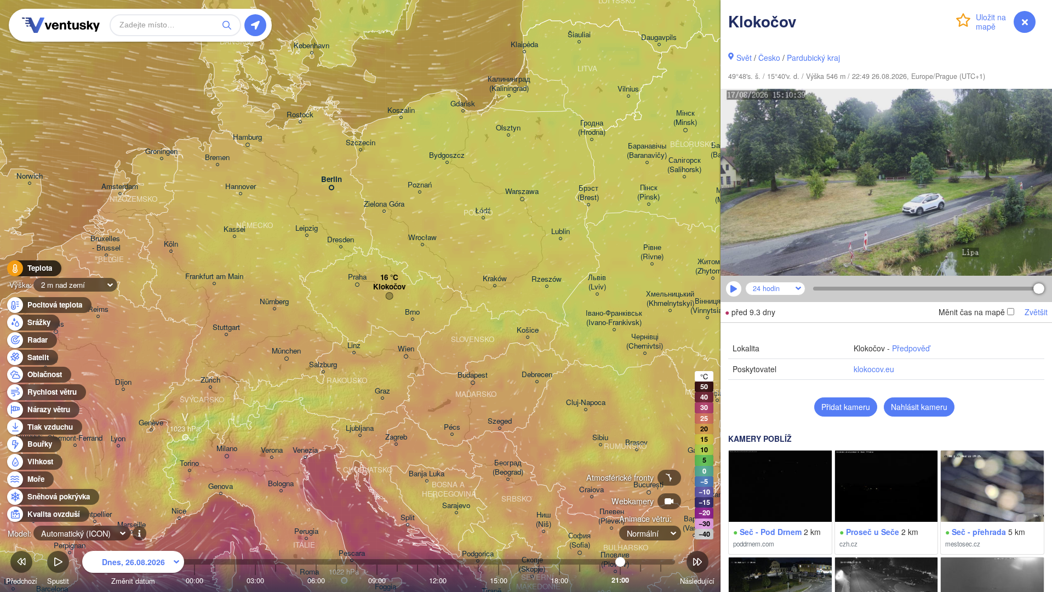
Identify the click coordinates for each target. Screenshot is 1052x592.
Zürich (210, 380)
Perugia (306, 531)
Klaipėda (524, 44)
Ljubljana (360, 428)
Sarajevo (456, 505)
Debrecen (537, 374)
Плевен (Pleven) (611, 516)
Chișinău (717, 393)
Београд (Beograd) (508, 467)
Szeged (500, 421)
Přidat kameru (845, 406)
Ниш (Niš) (543, 519)
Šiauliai (579, 34)
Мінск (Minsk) (685, 118)
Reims (98, 309)
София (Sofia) (579, 540)
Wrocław (422, 237)
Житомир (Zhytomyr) (712, 266)
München (286, 351)
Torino (189, 463)
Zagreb (396, 437)
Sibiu (600, 437)
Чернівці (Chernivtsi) (644, 341)
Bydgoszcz (447, 155)
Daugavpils (659, 37)
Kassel (234, 229)
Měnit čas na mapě (972, 311)
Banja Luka (426, 474)
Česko (769, 57)
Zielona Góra (384, 204)
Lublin (560, 231)
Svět (744, 57)
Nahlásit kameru (919, 406)
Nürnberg (274, 301)
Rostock (300, 114)
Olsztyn (508, 128)
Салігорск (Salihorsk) (684, 165)
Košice (528, 330)
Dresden (340, 239)
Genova (220, 486)
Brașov (636, 442)
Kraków (495, 278)
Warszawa (522, 191)
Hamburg (247, 137)
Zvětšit (1036, 311)
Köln (171, 244)
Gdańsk (462, 104)
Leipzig (306, 228)
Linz (354, 345)
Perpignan (69, 545)
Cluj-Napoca (585, 402)
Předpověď (911, 348)
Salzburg (323, 364)
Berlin (331, 179)
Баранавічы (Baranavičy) (647, 150)
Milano (226, 448)
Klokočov (389, 287)
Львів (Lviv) (597, 282)
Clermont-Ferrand (74, 438)
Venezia (305, 450)
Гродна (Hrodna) (591, 127)
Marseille (131, 525)
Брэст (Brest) (588, 193)
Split (408, 517)
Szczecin (360, 142)
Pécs (452, 427)
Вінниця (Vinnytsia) (707, 306)
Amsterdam (119, 186)
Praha (357, 277)
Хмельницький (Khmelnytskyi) (670, 298)
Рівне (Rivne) (652, 252)
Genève (151, 423)
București (648, 484)
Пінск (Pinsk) (648, 192)
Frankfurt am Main (214, 276)
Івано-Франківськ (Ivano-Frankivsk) (614, 318)
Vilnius (628, 89)
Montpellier (94, 514)
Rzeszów (546, 279)
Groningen (161, 151)
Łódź (483, 210)
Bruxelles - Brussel (106, 243)
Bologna (281, 483)
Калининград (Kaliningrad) (509, 84)
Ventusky (59, 25)
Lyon (118, 438)
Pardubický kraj (813, 57)
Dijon (123, 382)
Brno (412, 312)
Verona (272, 450)
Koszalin (401, 110)
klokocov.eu (874, 368)
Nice (178, 511)
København (311, 45)
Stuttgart (226, 327)
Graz (382, 391)
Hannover (240, 186)
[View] (780, 486)
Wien (406, 349)
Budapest (473, 375)
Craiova (591, 489)
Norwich (29, 176)
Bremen (217, 157)
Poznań (420, 185)
